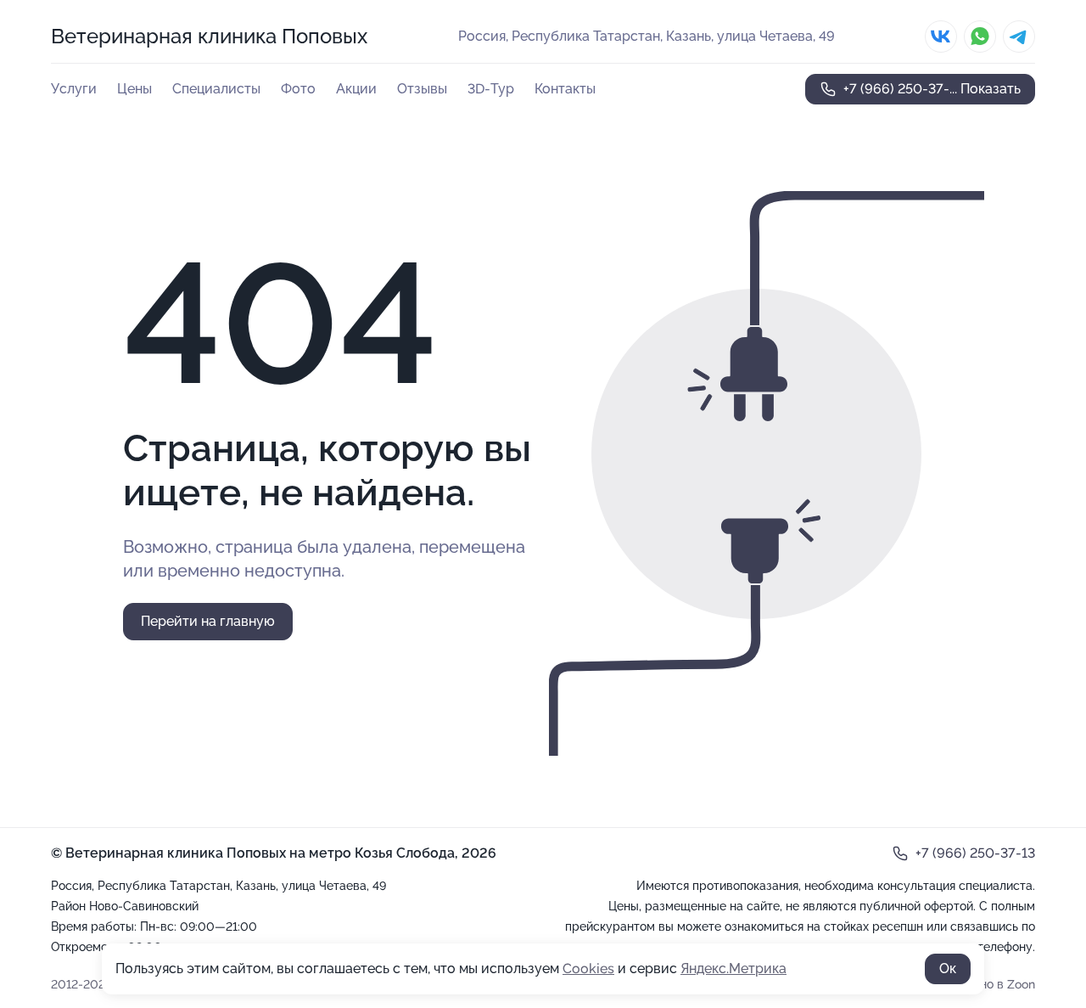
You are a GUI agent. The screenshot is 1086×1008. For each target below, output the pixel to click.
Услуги (74, 89)
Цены (134, 89)
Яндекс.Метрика (733, 968)
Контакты (565, 89)
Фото (298, 89)
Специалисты (216, 89)
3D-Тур (490, 89)
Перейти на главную (208, 621)
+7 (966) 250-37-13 (975, 853)
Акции (356, 89)
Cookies (588, 968)
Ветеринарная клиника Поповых (209, 36)
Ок (947, 968)
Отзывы (422, 89)
